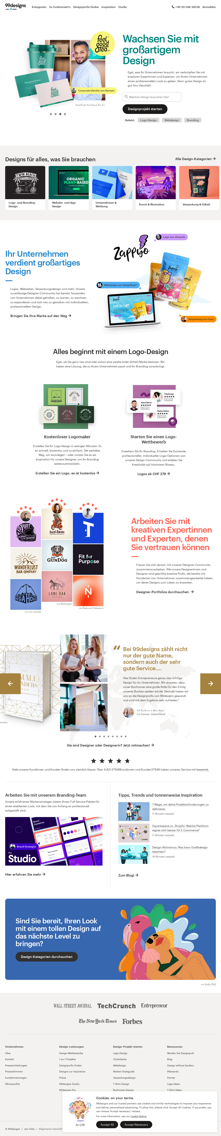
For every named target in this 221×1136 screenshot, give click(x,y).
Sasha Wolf (210, 984)
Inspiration (109, 6)
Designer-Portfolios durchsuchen (163, 592)
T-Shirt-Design (121, 1083)
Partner (171, 1077)
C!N (81, 1124)
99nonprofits (12, 1083)
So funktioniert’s (60, 6)
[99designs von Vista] (15, 6)
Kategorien (39, 6)
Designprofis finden (86, 6)
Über (8, 1053)
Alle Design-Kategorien (193, 159)
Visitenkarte (120, 1059)
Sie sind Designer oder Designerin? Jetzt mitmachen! (108, 745)
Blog (169, 1059)
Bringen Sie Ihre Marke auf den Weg (38, 316)
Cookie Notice (138, 1116)
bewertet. (202, 769)
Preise (62, 1077)
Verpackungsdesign (124, 1077)
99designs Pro (67, 1089)
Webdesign (172, 120)
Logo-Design (148, 120)
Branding (193, 120)
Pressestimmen (14, 1071)
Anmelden (209, 6)
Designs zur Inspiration (72, 1071)
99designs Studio (69, 1083)
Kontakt (9, 1059)
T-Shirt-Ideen (174, 1089)
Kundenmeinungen (16, 1077)
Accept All (107, 1124)
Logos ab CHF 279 (151, 474)
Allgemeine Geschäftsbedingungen (59, 1128)
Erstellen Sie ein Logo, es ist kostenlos (65, 473)
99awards (173, 1071)
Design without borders (180, 1065)
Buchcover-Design (123, 1089)
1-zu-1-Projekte (67, 1059)
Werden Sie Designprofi (180, 1053)
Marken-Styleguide (123, 1071)
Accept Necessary (136, 1124)
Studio (122, 6)
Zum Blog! (126, 875)
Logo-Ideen (173, 1083)
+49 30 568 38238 (187, 6)
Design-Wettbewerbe (71, 1053)
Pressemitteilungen (16, 1065)
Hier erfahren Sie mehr (23, 874)
